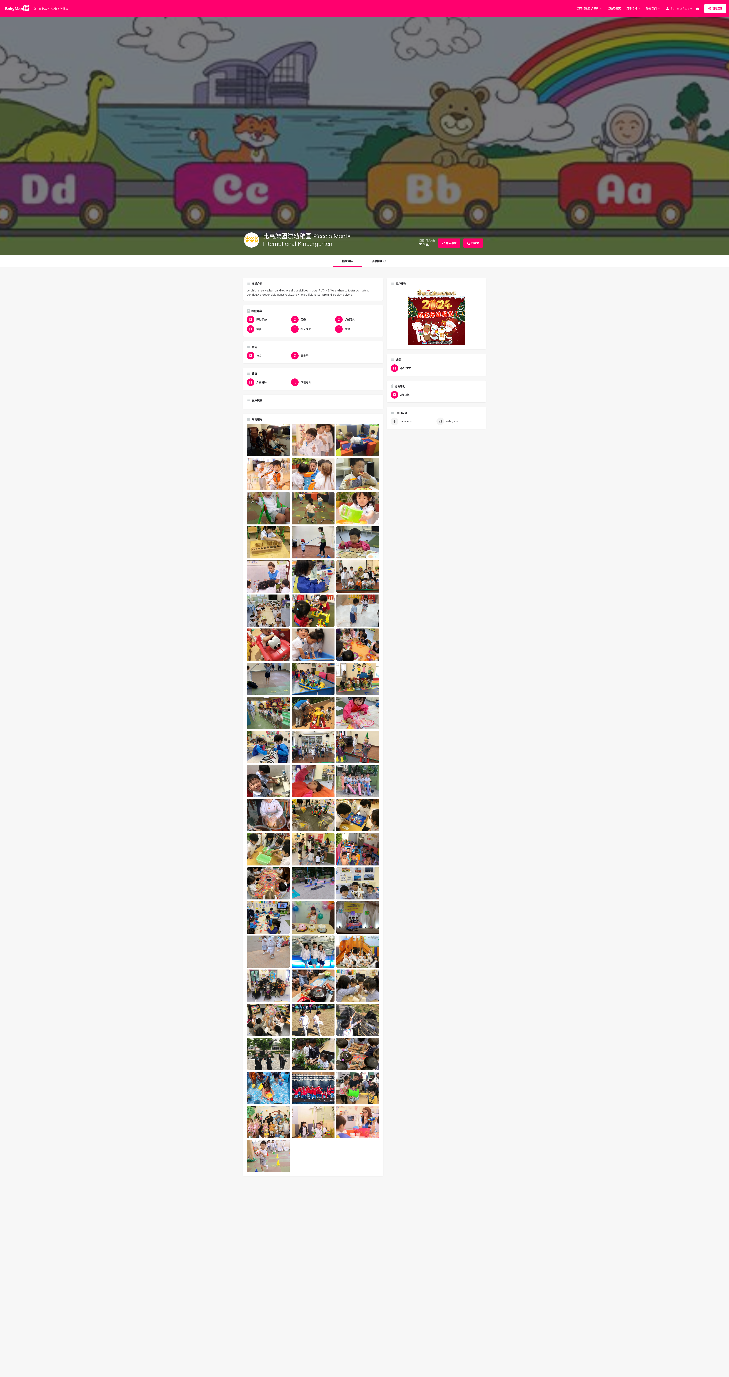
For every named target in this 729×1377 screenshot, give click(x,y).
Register (688, 8)
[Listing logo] (251, 240)
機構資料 (347, 261)
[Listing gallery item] (268, 440)
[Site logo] (16, 8)
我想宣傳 (717, 8)
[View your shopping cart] (697, 8)
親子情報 (631, 8)
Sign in (675, 8)
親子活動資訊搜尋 (588, 8)
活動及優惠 (614, 8)
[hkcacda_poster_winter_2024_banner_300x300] (436, 316)
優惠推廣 (377, 261)
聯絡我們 (651, 8)
